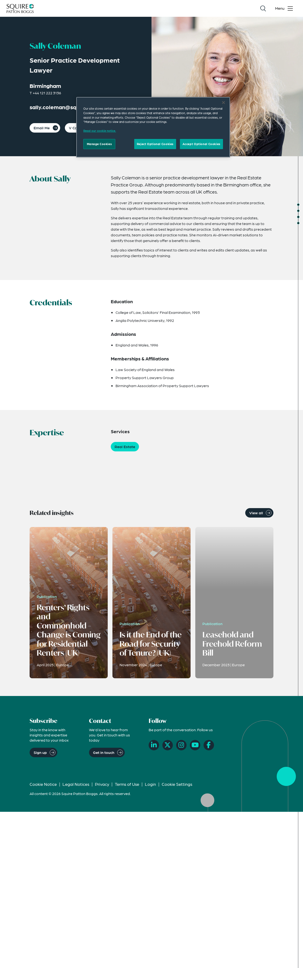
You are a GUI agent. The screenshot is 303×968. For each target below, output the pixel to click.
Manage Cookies (99, 144)
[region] (153, 127)
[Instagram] (181, 745)
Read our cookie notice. (99, 130)
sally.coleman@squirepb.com (68, 107)
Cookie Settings (177, 784)
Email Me (42, 127)
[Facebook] (209, 745)
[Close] (223, 102)
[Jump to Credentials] (298, 211)
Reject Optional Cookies (155, 144)
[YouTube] (195, 745)
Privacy (102, 784)
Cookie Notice (43, 784)
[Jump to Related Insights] (298, 223)
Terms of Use (127, 784)
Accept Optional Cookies (201, 144)
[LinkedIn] (154, 745)
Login (150, 784)
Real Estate (125, 446)
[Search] (263, 8)
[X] (167, 745)
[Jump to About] (298, 204)
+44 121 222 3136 (47, 92)
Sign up (40, 752)
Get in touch (103, 752)
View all (256, 512)
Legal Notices (75, 784)
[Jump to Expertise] (298, 217)
